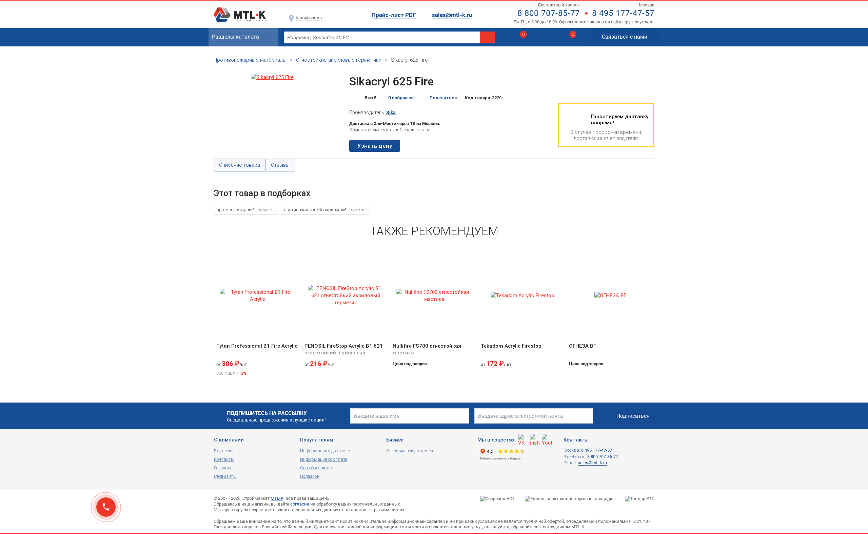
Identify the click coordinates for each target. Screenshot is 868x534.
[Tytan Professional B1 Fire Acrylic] (257, 296)
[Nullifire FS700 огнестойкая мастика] (434, 296)
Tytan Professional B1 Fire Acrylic (256, 346)
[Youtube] (547, 439)
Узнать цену (374, 145)
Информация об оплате (323, 459)
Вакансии (224, 450)
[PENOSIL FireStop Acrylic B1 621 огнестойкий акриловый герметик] (346, 296)
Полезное (309, 476)
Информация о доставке (325, 450)
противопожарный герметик (246, 209)
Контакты (224, 459)
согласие (299, 504)
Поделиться (443, 97)
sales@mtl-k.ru (452, 15)
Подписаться (633, 416)
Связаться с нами (624, 37)
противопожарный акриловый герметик (325, 209)
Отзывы (222, 467)
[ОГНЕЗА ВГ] (610, 296)
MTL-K (277, 498)
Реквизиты (225, 476)
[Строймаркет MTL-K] (240, 11)
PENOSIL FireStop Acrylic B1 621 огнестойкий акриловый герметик (343, 352)
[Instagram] (535, 439)
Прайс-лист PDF (394, 15)
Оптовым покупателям (409, 450)
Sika (391, 112)
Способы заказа (316, 467)
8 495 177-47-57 (623, 13)
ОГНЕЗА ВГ (582, 346)
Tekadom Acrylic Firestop (511, 346)
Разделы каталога (235, 37)
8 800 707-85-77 (548, 13)
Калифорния (309, 17)
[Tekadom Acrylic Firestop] (522, 296)
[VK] (523, 439)
